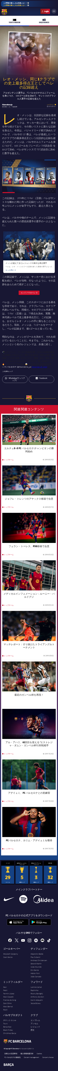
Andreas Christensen (39, 960)
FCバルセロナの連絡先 (12, 1057)
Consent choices (48, 1057)
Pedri (5, 990)
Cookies (39, 1053)
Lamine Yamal (36, 987)
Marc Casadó (8, 997)
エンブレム (35, 1020)
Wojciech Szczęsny (10, 954)
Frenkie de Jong (9, 1000)
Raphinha (34, 990)
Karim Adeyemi (37, 1000)
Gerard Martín (36, 964)
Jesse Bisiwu (36, 1003)
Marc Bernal (8, 1006)
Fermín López (8, 993)
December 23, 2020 (39, 367)
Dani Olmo (7, 1003)
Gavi (5, 987)
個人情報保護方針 (27, 1053)
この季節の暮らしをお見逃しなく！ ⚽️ (16, 4)
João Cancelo (36, 976)
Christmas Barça (9, 1033)
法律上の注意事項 (10, 1053)
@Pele (39, 352)
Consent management (31, 1057)
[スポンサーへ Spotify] (23, 899)
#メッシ (12, 352)
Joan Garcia (7, 957)
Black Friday (8, 1030)
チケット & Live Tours (9, 1022)
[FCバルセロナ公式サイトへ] (4, 12)
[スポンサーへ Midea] (43, 899)
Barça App (7, 1027)
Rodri (5, 1010)
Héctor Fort (35, 973)
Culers (45, 11)
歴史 (32, 1030)
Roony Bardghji (37, 993)
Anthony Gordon (37, 997)
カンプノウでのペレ (30, 293)
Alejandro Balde (37, 954)
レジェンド (35, 1027)
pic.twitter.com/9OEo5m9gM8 (39, 364)
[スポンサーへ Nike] (9, 899)
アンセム (34, 1023)
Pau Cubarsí (35, 957)
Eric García (35, 970)
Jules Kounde (36, 967)
